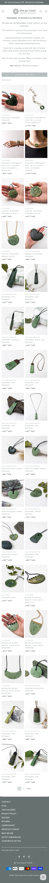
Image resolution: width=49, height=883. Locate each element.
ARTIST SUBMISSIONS (11, 837)
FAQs (4, 806)
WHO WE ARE (7, 833)
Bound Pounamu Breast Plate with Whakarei (11, 645)
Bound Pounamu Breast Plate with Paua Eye (34, 600)
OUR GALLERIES (8, 810)
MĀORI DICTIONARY (10, 829)
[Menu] (3, 11)
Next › (29, 789)
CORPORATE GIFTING (11, 841)
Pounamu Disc (9, 597)
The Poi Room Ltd (20, 875)
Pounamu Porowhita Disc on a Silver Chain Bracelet (35, 120)
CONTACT (6, 802)
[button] (40, 11)
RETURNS (6, 821)
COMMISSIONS (8, 825)
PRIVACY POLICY (9, 814)
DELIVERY (6, 818)
